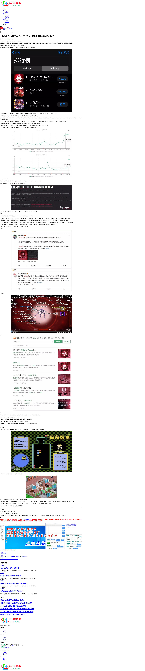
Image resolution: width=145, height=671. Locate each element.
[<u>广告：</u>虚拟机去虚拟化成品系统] (41, 548)
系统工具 (7, 17)
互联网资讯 (4, 550)
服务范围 (4, 24)
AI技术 (6, 20)
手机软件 (7, 14)
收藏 (5, 553)
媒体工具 (7, 16)
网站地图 (7, 647)
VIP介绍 (4, 637)
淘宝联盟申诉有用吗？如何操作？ (10, 576)
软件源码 (4, 10)
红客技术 (13, 645)
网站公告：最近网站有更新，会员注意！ (12, 600)
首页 (5, 8)
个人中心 (4, 630)
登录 (4, 29)
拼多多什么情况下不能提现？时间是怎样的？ (14, 583)
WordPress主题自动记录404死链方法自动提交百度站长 (16, 612)
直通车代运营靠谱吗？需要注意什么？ (12, 591)
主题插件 (7, 11)
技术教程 (4, 19)
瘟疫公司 (14, 550)
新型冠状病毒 (9, 550)
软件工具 (4, 13)
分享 (2, 553)
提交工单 (4, 638)
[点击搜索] (12, 32)
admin (1, 552)
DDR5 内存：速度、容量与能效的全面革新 (13, 606)
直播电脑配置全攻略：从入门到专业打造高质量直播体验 (17, 609)
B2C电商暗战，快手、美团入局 (9, 568)
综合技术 (7, 23)
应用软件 (7, 18)
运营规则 (7, 22)
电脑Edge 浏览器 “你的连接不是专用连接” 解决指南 (16, 603)
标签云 (4, 631)
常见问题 (4, 632)
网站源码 (7, 12)
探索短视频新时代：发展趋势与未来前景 (12, 615)
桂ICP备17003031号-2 (4, 649)
